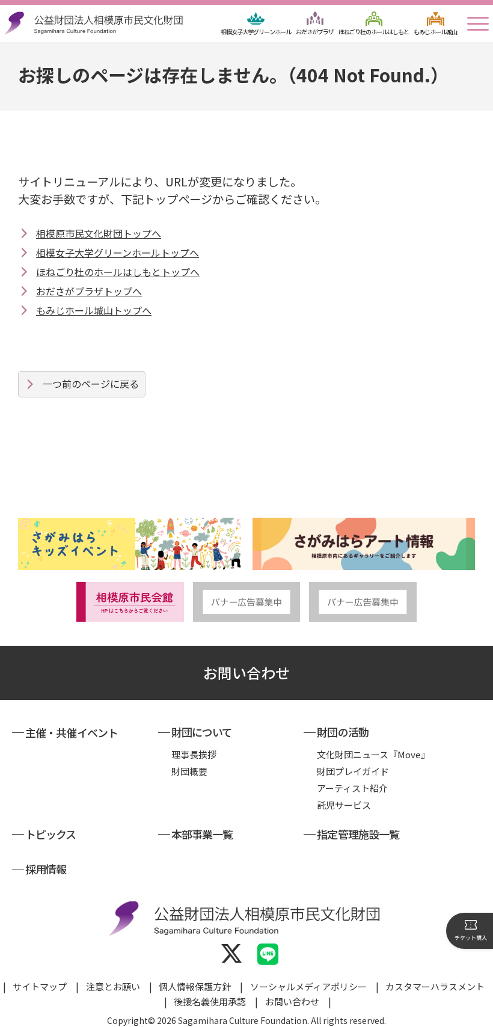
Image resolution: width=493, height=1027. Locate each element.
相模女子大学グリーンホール (256, 31)
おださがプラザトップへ (89, 291)
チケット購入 (471, 938)
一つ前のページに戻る (91, 383)
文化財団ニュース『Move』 (373, 754)
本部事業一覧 (202, 834)
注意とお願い (113, 986)
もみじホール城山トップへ (94, 310)
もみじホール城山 (435, 31)
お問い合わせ (246, 672)
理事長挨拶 (193, 754)
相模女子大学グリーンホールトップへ (117, 252)
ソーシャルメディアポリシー (308, 986)
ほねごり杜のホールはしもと (373, 31)
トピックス (50, 834)
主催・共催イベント (71, 732)
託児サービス (344, 805)
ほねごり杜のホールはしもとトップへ (118, 272)
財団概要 (189, 771)
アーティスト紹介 (352, 788)
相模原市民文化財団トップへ (98, 233)
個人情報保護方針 (195, 986)
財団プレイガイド (353, 771)
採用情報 (45, 869)
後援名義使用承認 (210, 1001)
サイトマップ (40, 986)
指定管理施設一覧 (358, 834)
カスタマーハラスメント (435, 986)
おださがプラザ (315, 31)
